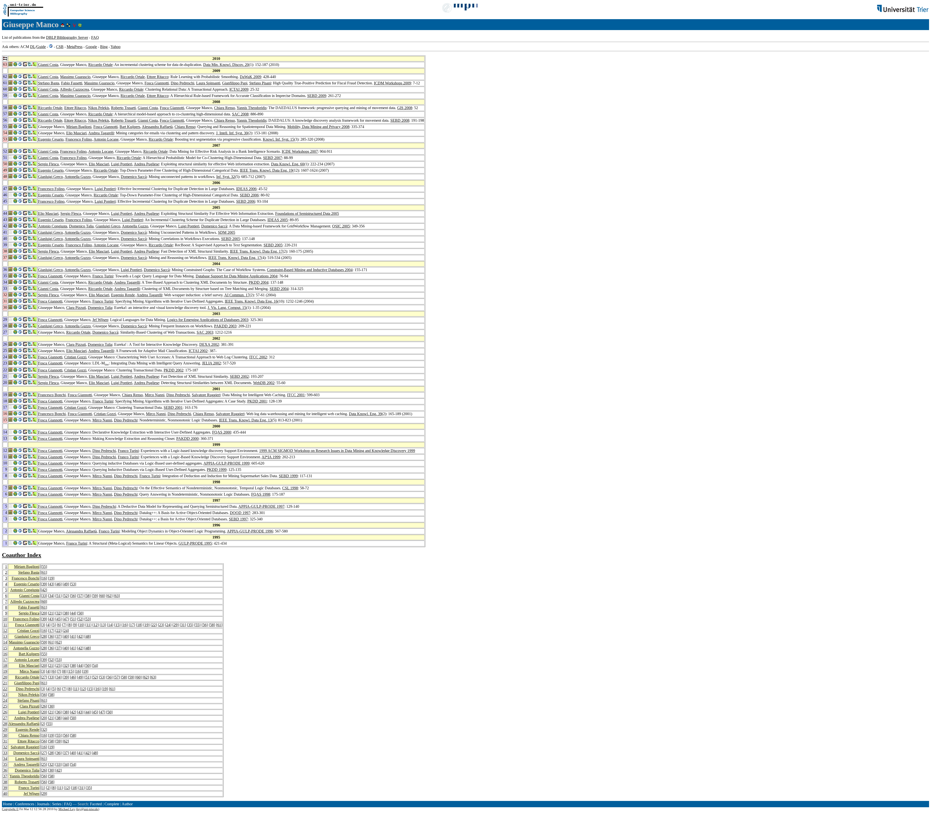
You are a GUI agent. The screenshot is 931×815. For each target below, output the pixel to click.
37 (58, 636)
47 (66, 619)
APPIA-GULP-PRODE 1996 (250, 531)
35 (190, 625)
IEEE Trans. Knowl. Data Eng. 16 (251, 301)
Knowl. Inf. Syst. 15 (278, 139)
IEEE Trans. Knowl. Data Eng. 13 (245, 420)
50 (80, 613)
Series (56, 804)
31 (183, 625)
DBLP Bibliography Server (67, 37)
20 (44, 613)
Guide (41, 47)
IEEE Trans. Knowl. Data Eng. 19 (266, 170)
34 (51, 596)
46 (58, 584)
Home (7, 804)
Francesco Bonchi (52, 395)
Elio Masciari (76, 133)
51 (58, 596)
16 (44, 578)
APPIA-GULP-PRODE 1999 (226, 463)
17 (132, 625)
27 (44, 677)
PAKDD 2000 (187, 438)
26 (44, 706)
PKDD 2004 (258, 282)
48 (87, 636)
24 (168, 625)
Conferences (24, 804)
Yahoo (115, 47)
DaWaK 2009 (250, 77)
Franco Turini (102, 276)
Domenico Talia (81, 226)
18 (139, 625)
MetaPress (74, 47)
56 (73, 596)
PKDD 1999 (216, 470)
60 (102, 596)
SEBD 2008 (399, 120)
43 (51, 584)
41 (73, 636)
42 (44, 590)
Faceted (96, 804)
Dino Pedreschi (182, 83)
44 (73, 613)
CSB (60, 47)
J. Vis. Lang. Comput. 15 (227, 308)
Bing (104, 47)
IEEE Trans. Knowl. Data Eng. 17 (256, 251)
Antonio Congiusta (52, 226)
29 (175, 625)
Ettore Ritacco (158, 77)
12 (95, 625)
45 (58, 619)
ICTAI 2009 (238, 89)
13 (103, 625)
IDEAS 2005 (277, 220)
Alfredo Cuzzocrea (74, 89)
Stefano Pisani (260, 83)
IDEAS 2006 (246, 189)
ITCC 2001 (296, 395)
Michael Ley (66, 809)
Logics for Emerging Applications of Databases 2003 (207, 320)
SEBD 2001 (173, 407)
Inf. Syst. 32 (225, 177)
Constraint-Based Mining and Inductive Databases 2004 (310, 270)
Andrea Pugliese (146, 164)
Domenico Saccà (134, 177)
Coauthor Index (21, 555)
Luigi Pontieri (121, 164)
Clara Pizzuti (76, 308)
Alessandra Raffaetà (157, 127)
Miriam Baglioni (78, 127)
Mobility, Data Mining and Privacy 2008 (318, 127)
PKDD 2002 (173, 370)
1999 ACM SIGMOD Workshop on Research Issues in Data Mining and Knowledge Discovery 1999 (337, 451)
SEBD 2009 (316, 96)
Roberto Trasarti (123, 108)
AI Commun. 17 (236, 295)
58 (87, 596)
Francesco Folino (78, 139)
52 (66, 596)
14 (110, 625)
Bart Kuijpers (130, 127)
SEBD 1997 (238, 519)
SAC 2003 (205, 332)
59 (95, 596)
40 (66, 636)
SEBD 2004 (279, 289)
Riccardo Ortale (100, 65)
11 (5, 625)
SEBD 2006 (249, 195)
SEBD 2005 (230, 239)
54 (95, 665)
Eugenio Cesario (51, 139)
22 (154, 625)
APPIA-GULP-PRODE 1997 (261, 506)
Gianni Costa (48, 65)
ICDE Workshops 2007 (300, 151)
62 (109, 596)
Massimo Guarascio (75, 77)
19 (51, 578)
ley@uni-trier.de (87, 809)
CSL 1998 (290, 488)
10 (5, 619)
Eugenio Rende (123, 295)
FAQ (95, 37)
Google (91, 47)
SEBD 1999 (288, 476)
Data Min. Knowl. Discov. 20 (226, 65)
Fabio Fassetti (71, 83)
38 (66, 613)
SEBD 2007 (272, 158)
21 (51, 613)
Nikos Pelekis (98, 108)
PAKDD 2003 (225, 326)
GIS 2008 (404, 108)
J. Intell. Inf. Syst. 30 (232, 133)
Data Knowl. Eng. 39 (365, 414)
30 (51, 706)
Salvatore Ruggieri (206, 395)
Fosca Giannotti (156, 83)
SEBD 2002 (239, 376)
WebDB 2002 (263, 383)
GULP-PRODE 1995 (195, 543)
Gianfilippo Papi (234, 83)
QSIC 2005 (341, 226)
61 (44, 572)
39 (44, 584)
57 (80, 596)
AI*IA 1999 (271, 457)
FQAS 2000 (221, 432)
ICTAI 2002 (198, 351)
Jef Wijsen (100, 320)
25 (58, 665)
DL (32, 47)
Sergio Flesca (48, 164)
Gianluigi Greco (50, 177)
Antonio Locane (106, 139)
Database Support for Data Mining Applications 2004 (236, 276)
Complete (111, 804)
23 (161, 625)
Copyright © (10, 809)
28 (44, 636)
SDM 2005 (226, 232)
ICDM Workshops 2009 (392, 83)
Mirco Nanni (154, 395)
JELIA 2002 (211, 363)
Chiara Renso (224, 108)
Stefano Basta (48, 83)
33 (44, 596)
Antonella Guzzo (77, 177)
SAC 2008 (240, 114)
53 (73, 584)
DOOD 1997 (240, 513)
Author (127, 804)
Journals (43, 804)
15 (117, 625)
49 (66, 584)
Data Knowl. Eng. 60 (287, 164)
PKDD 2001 (257, 401)
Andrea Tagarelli (101, 133)
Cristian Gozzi (75, 357)
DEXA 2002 (209, 344)
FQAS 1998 (260, 494)
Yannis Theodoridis (251, 108)
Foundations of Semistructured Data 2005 (307, 213)
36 (51, 636)
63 (117, 596)
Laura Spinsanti (208, 83)
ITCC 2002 (258, 357)
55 (44, 567)
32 (58, 613)
